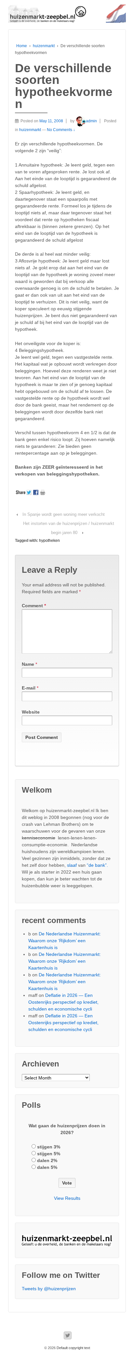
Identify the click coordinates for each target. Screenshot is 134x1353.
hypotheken (49, 540)
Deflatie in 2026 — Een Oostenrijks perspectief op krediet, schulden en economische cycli (63, 1002)
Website (31, 712)
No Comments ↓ (61, 129)
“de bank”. (97, 865)
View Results (67, 1198)
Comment (34, 605)
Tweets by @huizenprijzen (49, 1288)
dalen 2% (47, 1160)
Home (21, 46)
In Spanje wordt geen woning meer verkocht (63, 514)
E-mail (28, 687)
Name (28, 664)
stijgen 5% (48, 1153)
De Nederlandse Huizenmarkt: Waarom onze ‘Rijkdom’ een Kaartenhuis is (64, 940)
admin (91, 121)
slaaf (72, 865)
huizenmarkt (44, 46)
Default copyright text (73, 1348)
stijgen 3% (48, 1146)
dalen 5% (47, 1167)
